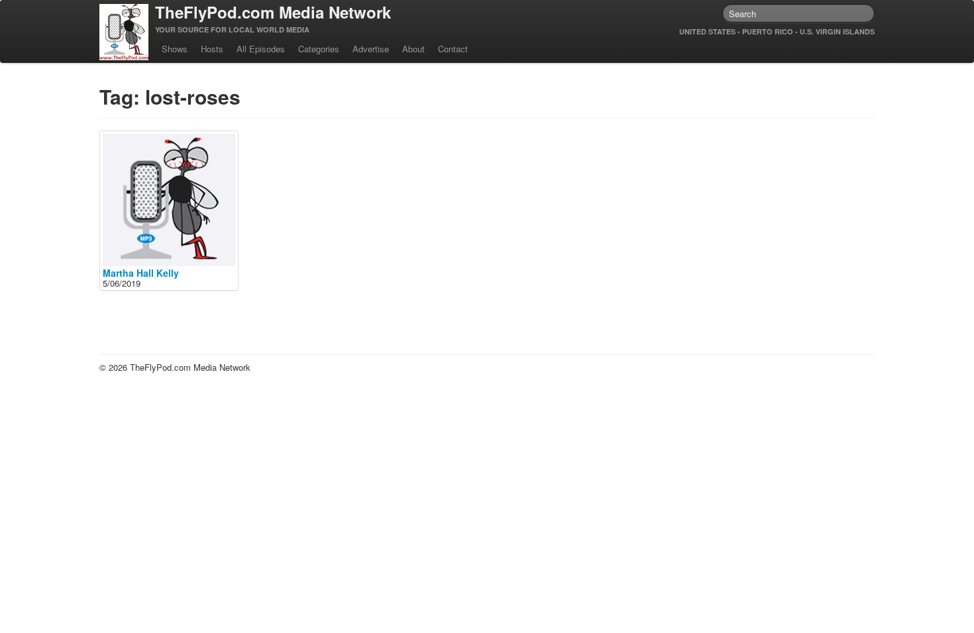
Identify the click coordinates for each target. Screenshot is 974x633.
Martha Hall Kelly (141, 272)
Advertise (370, 48)
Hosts (212, 48)
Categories (318, 48)
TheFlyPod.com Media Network (273, 12)
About (413, 48)
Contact (453, 48)
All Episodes (261, 48)
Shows (175, 48)
